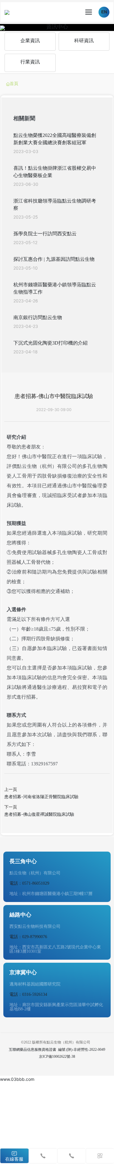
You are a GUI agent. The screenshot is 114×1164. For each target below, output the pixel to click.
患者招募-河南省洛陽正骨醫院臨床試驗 (41, 796)
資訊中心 (57, 26)
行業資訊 (30, 61)
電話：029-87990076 (28, 936)
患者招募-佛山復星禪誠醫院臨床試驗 (39, 814)
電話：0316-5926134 (28, 994)
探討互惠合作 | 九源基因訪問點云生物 (54, 259)
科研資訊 (84, 40)
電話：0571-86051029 (29, 883)
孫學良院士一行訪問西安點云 (45, 233)
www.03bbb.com (17, 1079)
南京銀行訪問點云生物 (37, 317)
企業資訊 (30, 40)
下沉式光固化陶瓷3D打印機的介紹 (50, 342)
